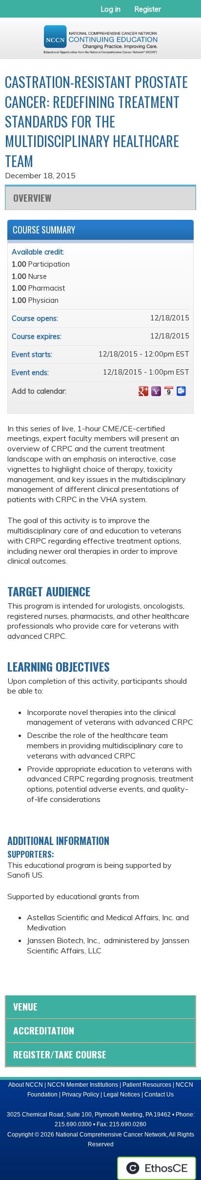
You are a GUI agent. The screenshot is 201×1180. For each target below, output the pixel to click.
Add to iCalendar (169, 391)
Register (148, 9)
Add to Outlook (181, 391)
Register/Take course (59, 1054)
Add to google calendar (143, 391)
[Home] (100, 36)
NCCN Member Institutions (82, 1084)
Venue (25, 1006)
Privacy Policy (80, 1094)
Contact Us (159, 1094)
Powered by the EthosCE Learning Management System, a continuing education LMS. (156, 1168)
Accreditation (43, 1030)
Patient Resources (146, 1084)
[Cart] (172, 14)
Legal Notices (121, 1094)
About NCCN (25, 1084)
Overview (32, 197)
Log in (111, 9)
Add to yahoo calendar (156, 391)
